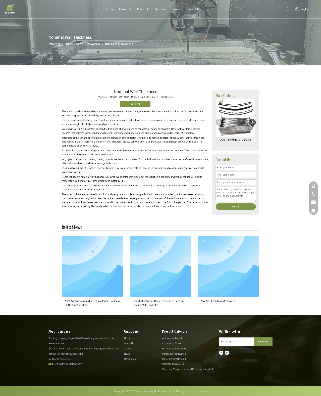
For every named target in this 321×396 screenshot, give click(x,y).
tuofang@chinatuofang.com (67, 364)
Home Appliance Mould (174, 348)
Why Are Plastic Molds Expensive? (218, 301)
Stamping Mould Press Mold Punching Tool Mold (187, 369)
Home (109, 9)
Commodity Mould (172, 343)
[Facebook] (221, 353)
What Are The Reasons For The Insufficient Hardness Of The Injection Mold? (92, 303)
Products (143, 9)
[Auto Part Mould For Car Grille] (236, 118)
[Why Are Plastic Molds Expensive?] (228, 266)
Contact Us (193, 9)
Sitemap (203, 391)
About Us (125, 9)
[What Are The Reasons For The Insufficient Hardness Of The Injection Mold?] (92, 266)
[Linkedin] (227, 353)
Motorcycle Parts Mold (174, 359)
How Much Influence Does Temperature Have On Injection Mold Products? (158, 303)
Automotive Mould (172, 338)
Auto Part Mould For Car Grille (235, 140)
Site (171, 97)
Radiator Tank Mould (173, 364)
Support (161, 9)
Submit (236, 206)
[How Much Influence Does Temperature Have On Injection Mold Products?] (160, 266)
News (176, 9)
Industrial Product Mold (174, 353)
